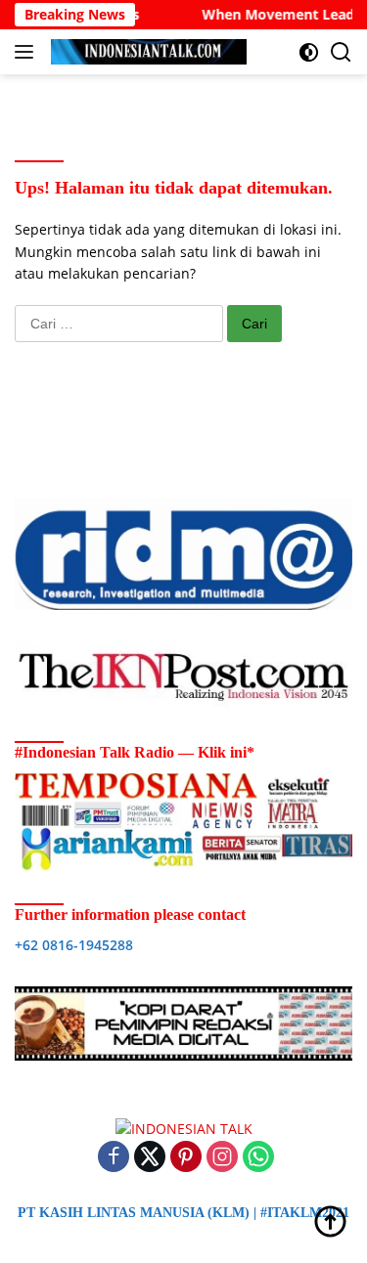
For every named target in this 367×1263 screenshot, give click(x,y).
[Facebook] (113, 1158)
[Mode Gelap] (309, 52)
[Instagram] (222, 1158)
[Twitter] (149, 1158)
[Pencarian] (341, 52)
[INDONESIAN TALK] (146, 52)
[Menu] (28, 51)
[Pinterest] (186, 1158)
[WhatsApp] (258, 1158)
